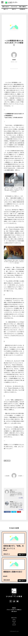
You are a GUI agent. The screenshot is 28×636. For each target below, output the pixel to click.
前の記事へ (8, 475)
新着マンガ (6, 9)
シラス (14, 622)
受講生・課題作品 (22, 6)
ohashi (14, 59)
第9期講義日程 (22, 9)
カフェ (14, 619)
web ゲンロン (14, 617)
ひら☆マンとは (14, 6)
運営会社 (14, 607)
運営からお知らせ (5, 6)
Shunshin (11, 501)
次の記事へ (20, 475)
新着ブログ (14, 9)
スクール (14, 621)
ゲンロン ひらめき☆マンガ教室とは (14, 609)
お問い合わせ (14, 611)
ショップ (14, 624)
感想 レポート (7, 460)
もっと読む (21, 497)
